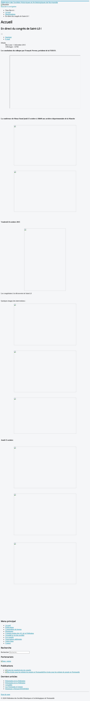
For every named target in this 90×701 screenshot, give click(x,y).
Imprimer (8, 37)
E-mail (7, 39)
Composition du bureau (13, 629)
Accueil (8, 625)
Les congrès (9, 637)
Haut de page (5, 694)
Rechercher (5, 652)
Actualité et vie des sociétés (14, 635)
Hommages (9, 631)
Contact (8, 643)
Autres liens (9, 641)
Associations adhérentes (13, 639)
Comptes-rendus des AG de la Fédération (19, 633)
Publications (9, 627)
